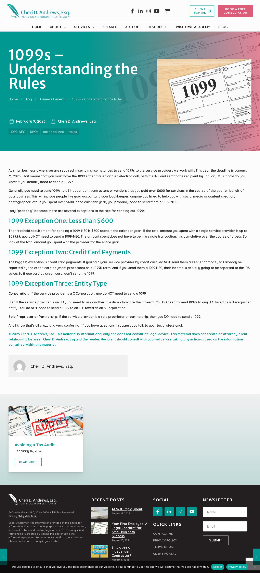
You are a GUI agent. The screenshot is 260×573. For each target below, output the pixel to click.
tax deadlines (53, 132)
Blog (28, 99)
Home (13, 99)
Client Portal (164, 553)
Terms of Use (163, 547)
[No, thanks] (255, 567)
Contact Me (163, 534)
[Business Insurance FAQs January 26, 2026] (3, 557)
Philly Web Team (27, 516)
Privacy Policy (165, 540)
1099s (34, 132)
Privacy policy (237, 566)
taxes (72, 132)
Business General (52, 99)
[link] (46, 421)
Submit (215, 540)
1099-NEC (18, 132)
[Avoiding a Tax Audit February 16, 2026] (256, 557)
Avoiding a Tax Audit (35, 444)
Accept (217, 566)
